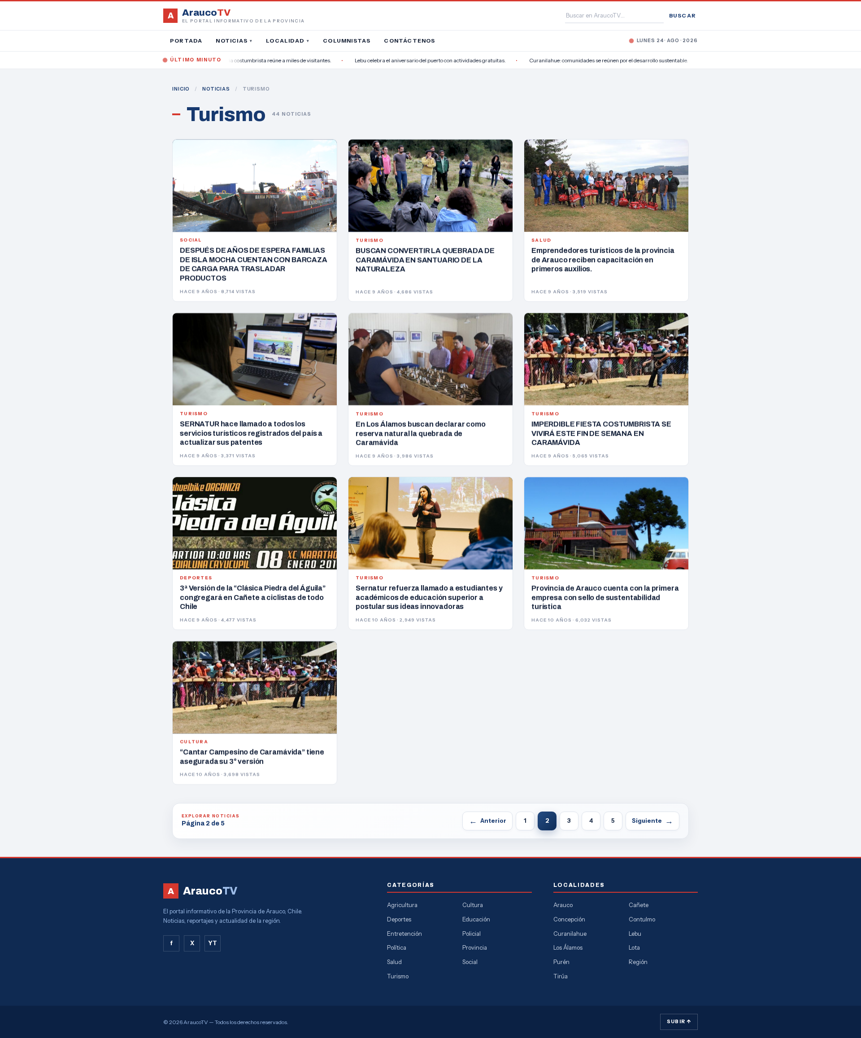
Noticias (234, 40)
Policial (471, 933)
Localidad (287, 40)
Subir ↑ (679, 1021)
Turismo (398, 976)
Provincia (474, 947)
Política (396, 947)
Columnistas (346, 40)
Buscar (682, 15)
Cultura (472, 904)
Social (470, 961)
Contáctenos (409, 40)
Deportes (399, 919)
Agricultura (402, 904)
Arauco (563, 904)
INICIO (181, 89)
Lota (634, 947)
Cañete (638, 904)
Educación (476, 919)
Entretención (404, 933)
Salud (394, 961)
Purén (561, 961)
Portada (186, 40)
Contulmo (642, 919)
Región (638, 961)
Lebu (635, 933)
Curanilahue (570, 933)
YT (212, 943)
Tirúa (560, 976)
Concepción (569, 919)
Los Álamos (568, 947)
